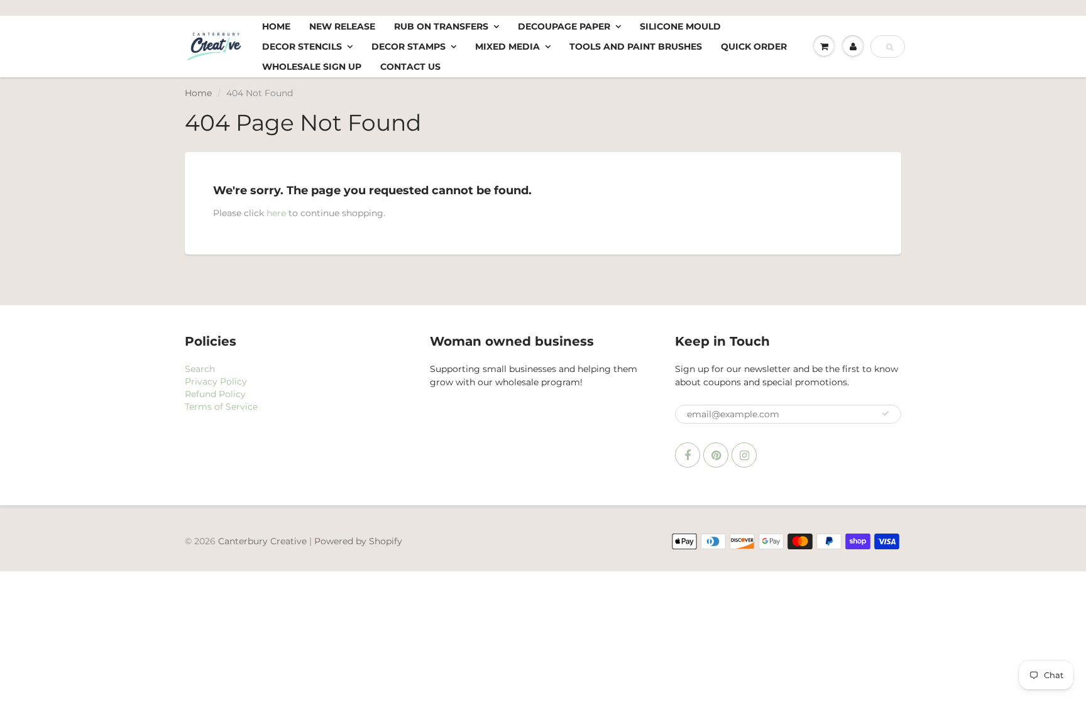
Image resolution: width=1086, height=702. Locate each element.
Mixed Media (507, 46)
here (276, 213)
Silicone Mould (680, 26)
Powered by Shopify (358, 541)
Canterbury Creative (263, 541)
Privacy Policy (216, 381)
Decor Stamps (408, 46)
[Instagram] (744, 455)
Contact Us (410, 66)
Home (276, 26)
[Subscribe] (885, 413)
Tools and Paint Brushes (635, 46)
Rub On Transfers (441, 26)
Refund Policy (215, 394)
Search (200, 369)
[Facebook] (687, 455)
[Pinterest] (715, 455)
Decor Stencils (302, 46)
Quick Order (754, 46)
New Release (342, 26)
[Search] (890, 47)
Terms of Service (221, 406)
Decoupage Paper (564, 26)
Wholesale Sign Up (311, 66)
